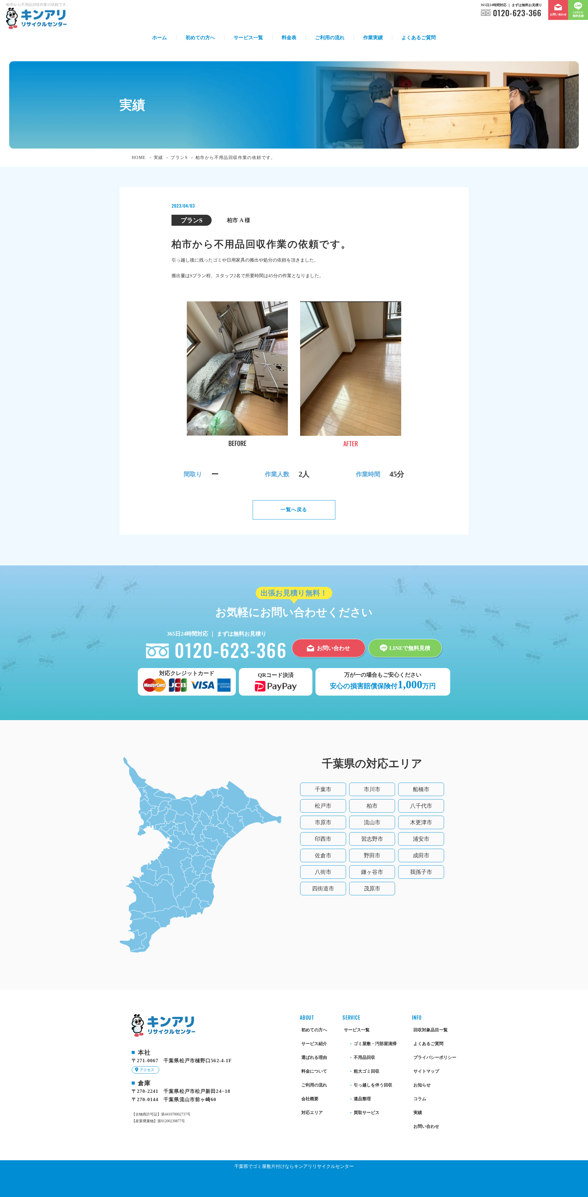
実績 (417, 1112)
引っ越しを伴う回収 (373, 1085)
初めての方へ (200, 37)
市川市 (372, 789)
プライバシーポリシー (434, 1057)
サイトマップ (426, 1071)
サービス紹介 (314, 1043)
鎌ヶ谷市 (372, 872)
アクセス (147, 1070)
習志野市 (372, 839)
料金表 (289, 37)
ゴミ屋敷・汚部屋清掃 (375, 1043)
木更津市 (421, 822)
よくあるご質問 (418, 37)
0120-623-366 (517, 12)
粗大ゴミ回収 (366, 1071)
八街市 (323, 872)
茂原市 (372, 888)
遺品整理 (362, 1099)
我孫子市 (421, 872)
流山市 (372, 822)
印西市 (323, 839)
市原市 (323, 822)
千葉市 (323, 789)
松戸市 (323, 806)
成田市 (421, 855)
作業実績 (373, 37)
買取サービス (366, 1112)
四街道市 (323, 888)
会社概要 (309, 1099)
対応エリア (312, 1112)
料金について (314, 1071)
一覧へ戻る (294, 509)
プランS (191, 220)
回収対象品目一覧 (430, 1030)
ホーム (159, 37)
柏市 (372, 806)
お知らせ (422, 1085)
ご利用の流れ (330, 37)
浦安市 (421, 839)
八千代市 (421, 806)
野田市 (372, 855)
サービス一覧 (248, 37)
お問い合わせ (426, 1126)
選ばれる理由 (314, 1057)
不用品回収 (364, 1057)
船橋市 (421, 789)
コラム (419, 1099)
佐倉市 (323, 855)
